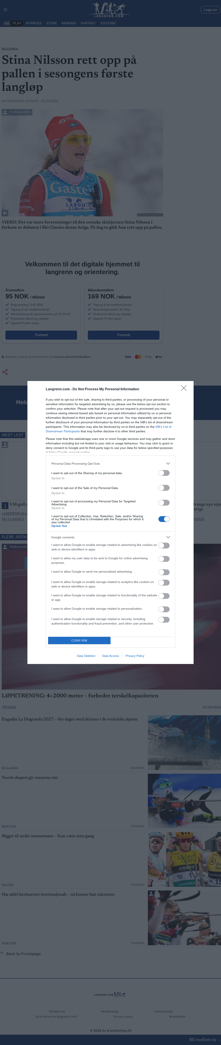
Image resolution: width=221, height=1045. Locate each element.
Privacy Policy (135, 656)
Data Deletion (86, 656)
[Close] (185, 389)
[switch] (164, 473)
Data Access (110, 656)
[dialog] (110, 522)
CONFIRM (79, 640)
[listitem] (110, 463)
